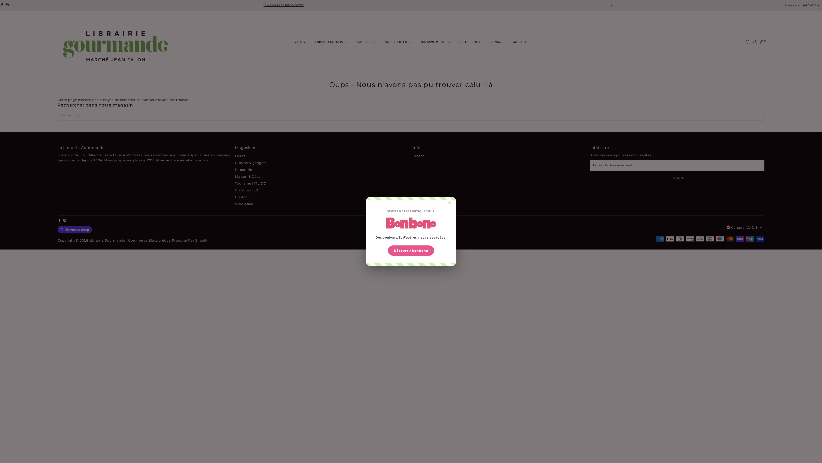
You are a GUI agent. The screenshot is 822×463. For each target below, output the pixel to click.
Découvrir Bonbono (411, 250)
